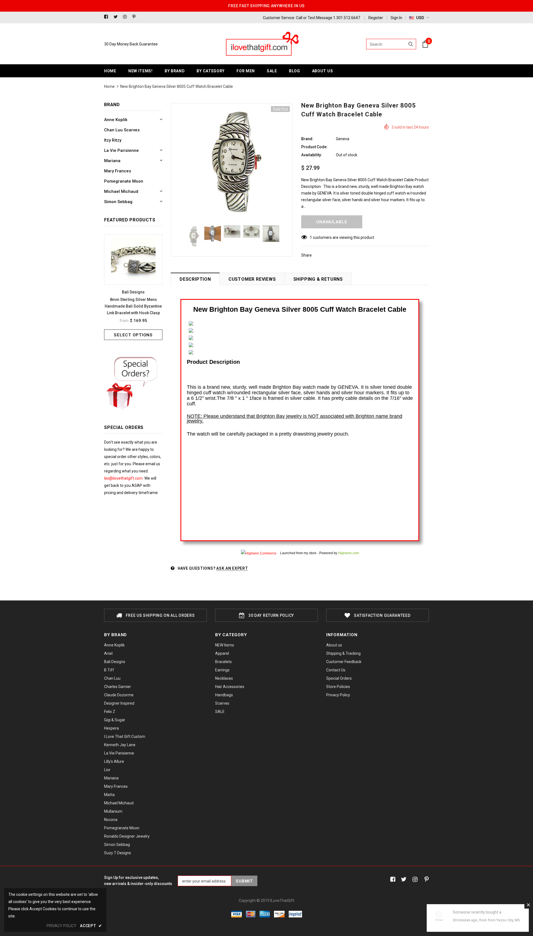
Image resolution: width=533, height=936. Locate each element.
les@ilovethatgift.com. (124, 478)
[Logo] (261, 44)
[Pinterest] (135, 17)
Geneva (342, 139)
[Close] (528, 905)
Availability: (311, 155)
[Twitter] (117, 17)
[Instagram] (126, 17)
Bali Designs (133, 292)
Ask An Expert (232, 568)
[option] (133, 287)
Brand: (307, 139)
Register (375, 18)
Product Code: (314, 147)
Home (109, 86)
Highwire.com (348, 553)
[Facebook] (107, 17)
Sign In (396, 18)
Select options (133, 335)
